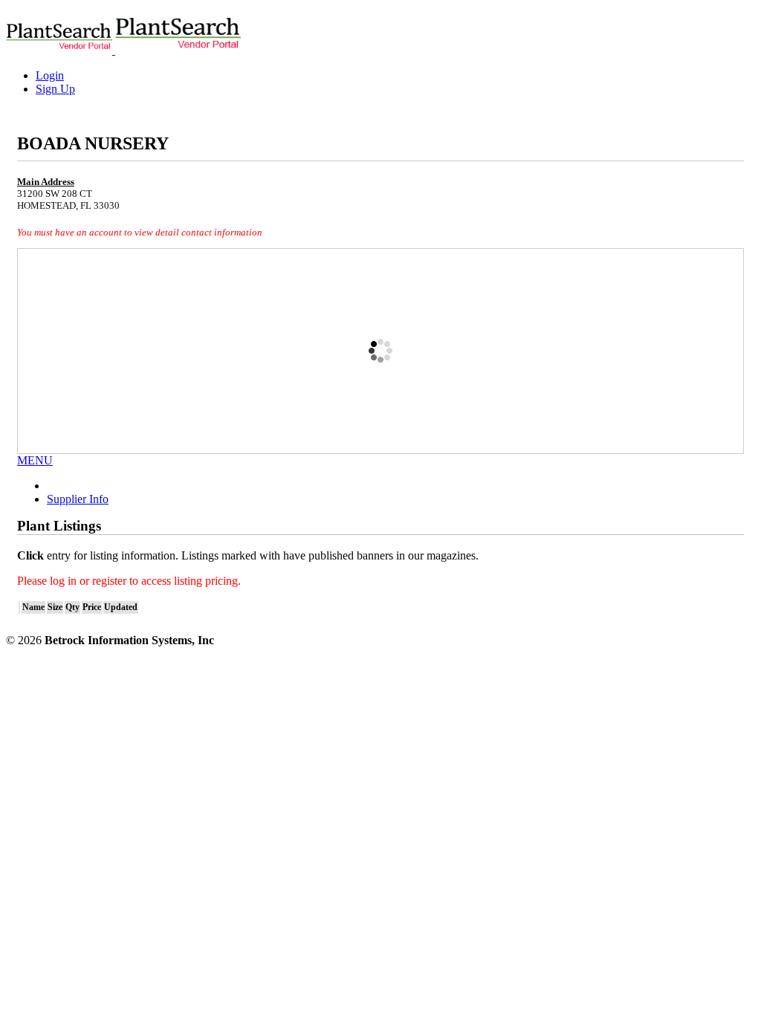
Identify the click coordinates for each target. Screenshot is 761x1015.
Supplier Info (78, 499)
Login (50, 75)
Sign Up (55, 88)
